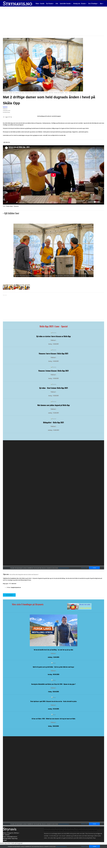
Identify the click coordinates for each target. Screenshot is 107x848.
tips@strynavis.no (16, 587)
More (101, 3)
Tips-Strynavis (49, 3)
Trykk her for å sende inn (9, 578)
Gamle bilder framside (65, 3)
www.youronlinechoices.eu (61, 846)
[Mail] (8, 117)
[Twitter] (5, 117)
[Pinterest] (9, 117)
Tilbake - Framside (40, 3)
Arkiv (57, 3)
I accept (94, 846)
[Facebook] (3, 117)
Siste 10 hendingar (93, 3)
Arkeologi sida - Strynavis (79, 3)
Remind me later (84, 846)
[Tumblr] (11, 117)
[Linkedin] (6, 117)
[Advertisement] (46, 21)
